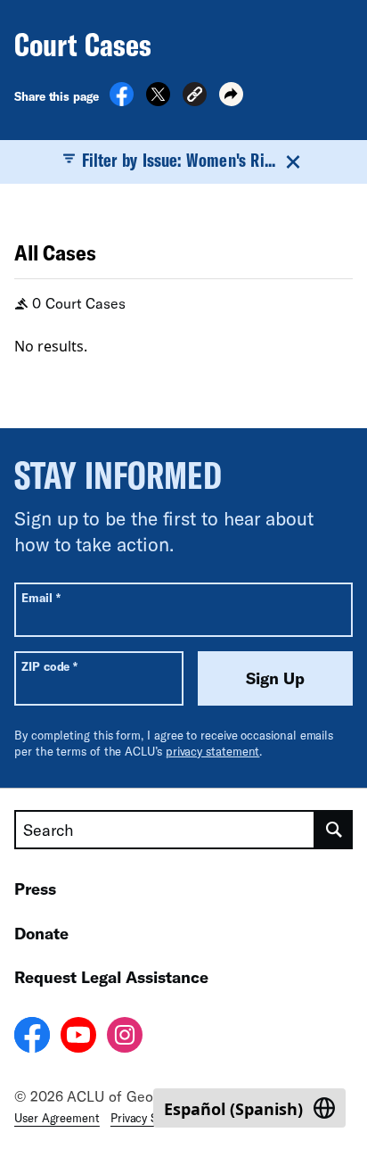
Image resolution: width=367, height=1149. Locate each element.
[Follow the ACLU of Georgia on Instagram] (125, 1037)
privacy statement (213, 751)
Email (40, 597)
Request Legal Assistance (111, 977)
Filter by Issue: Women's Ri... (178, 159)
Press (35, 888)
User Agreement (57, 1118)
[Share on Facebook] (122, 101)
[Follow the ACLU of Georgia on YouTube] (78, 1037)
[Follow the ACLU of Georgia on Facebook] (32, 1037)
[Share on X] (158, 101)
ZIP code (49, 666)
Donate (41, 933)
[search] (334, 829)
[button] (195, 97)
